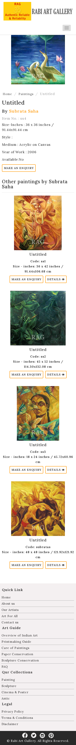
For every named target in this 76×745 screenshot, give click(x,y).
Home (7, 94)
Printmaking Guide (16, 642)
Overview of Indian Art (20, 635)
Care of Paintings (15, 648)
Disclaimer (10, 724)
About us (8, 603)
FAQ (5, 666)
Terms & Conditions (17, 718)
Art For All (10, 616)
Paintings (26, 94)
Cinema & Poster (15, 692)
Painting (8, 680)
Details (54, 279)
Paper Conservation (17, 654)
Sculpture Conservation (20, 660)
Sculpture (9, 686)
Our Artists (10, 610)
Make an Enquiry (19, 168)
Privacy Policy (13, 711)
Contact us (10, 622)
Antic (6, 698)
